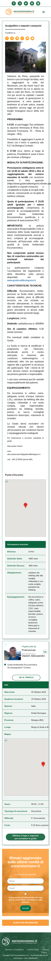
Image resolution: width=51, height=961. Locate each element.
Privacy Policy (45, 951)
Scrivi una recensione (25, 922)
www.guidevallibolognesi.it (21, 280)
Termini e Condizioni (14, 949)
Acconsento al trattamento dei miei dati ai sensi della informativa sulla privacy (25, 899)
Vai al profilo (26, 677)
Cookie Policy (33, 949)
